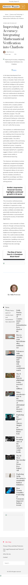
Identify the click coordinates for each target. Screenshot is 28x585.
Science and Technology (10, 23)
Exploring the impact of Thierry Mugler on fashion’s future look (20, 424)
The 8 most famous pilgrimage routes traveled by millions (20, 381)
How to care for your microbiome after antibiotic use (20, 341)
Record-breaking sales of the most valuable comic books (19, 444)
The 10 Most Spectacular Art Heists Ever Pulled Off (20, 463)
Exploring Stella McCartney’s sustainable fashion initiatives (21, 479)
